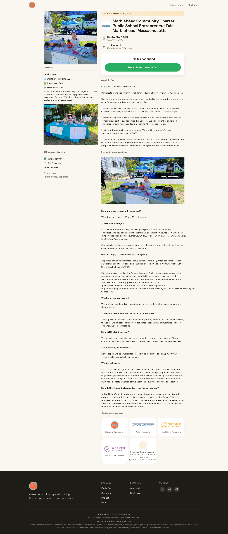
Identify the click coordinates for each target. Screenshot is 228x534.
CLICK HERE (107, 86)
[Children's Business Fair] (114, 427)
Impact (105, 498)
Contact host (50, 173)
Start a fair (193, 5)
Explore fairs (177, 5)
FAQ (103, 502)
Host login (135, 493)
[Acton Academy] (143, 427)
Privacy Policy (104, 514)
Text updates (124, 514)
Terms (114, 514)
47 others (53, 167)
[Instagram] (170, 490)
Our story (106, 493)
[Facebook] (162, 490)
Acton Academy (132, 518)
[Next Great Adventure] (171, 427)
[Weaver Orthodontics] (114, 451)
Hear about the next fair (143, 67)
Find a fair (106, 488)
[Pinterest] (177, 490)
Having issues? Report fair (56, 176)
